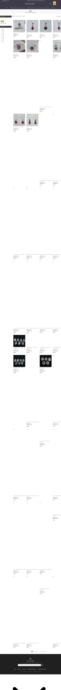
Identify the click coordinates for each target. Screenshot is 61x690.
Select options (18, 24)
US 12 (1, 41)
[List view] (15, 16)
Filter (2, 21)
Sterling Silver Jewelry (13, 7)
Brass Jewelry (21, 7)
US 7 (1, 31)
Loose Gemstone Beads (30, 7)
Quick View (20, 24)
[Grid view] (13, 16)
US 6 (1, 30)
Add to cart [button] (32, 24)
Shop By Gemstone (39, 7)
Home (7, 7)
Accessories (47, 7)
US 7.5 (2, 33)
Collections (53, 7)
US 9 (1, 37)
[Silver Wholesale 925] (30, 3)
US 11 (1, 40)
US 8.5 (2, 36)
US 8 (1, 34)
